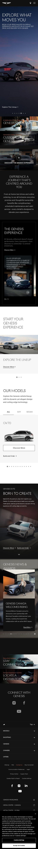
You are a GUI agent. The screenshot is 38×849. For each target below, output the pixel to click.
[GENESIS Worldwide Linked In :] (26, 785)
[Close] (35, 813)
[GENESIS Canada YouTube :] (20, 791)
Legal (28, 769)
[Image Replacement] (19, 583)
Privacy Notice (14, 774)
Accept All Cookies (19, 845)
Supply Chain (24, 774)
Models (6, 731)
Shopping (7, 737)
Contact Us (19, 765)
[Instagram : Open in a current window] (14, 702)
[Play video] (35, 634)
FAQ (13, 765)
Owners (6, 750)
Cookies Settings (19, 840)
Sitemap (7, 765)
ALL (8, 412)
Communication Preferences (16, 769)
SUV (19, 412)
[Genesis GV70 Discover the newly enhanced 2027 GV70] (19, 61)
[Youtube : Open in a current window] (19, 711)
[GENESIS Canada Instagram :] (19, 785)
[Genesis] (6, 3)
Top (31, 724)
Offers (5, 757)
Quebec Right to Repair (13, 778)
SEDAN (29, 412)
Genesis (6, 744)
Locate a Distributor (30, 3)
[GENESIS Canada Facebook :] (12, 785)
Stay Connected (29, 765)
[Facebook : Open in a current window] (24, 702)
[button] (12, 113)
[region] (19, 830)
